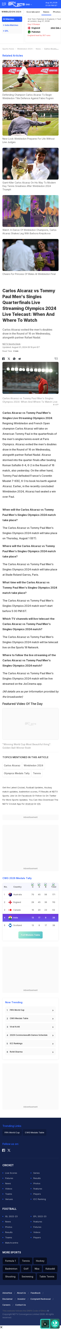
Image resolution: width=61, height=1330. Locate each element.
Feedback (36, 1293)
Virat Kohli (15, 1026)
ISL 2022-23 (11, 1216)
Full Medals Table (30, 935)
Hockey (40, 1260)
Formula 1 (10, 1260)
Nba (37, 1268)
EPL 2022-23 (39, 1216)
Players (37, 1194)
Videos (8, 1188)
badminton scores (28, 791)
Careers (6, 1305)
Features (37, 1188)
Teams (8, 1194)
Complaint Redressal (40, 1299)
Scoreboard (33, 11)
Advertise (7, 1293)
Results (37, 1178)
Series (36, 1173)
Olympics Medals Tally (17, 773)
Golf (26, 1268)
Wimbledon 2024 (11, 11)
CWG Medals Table (19, 1018)
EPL (6, 31)
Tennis (37, 773)
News (46, 11)
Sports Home (8, 49)
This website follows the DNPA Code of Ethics (24, 1311)
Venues (9, 1199)
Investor (22, 1299)
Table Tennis (46, 1276)
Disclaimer (7, 1299)
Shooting (10, 1276)
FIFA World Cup (17, 1010)
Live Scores (11, 1173)
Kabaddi (50, 1268)
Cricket (21, 787)
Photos (36, 1183)
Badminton (11, 1268)
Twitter (52, 795)
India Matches (11, 25)
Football (30, 787)
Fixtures (9, 1178)
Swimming (27, 1276)
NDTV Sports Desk (11, 344)
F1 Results (44, 791)
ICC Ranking (39, 1199)
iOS (39, 804)
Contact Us (20, 1305)
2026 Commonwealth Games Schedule (28, 1035)
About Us (21, 1293)
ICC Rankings (16, 1043)
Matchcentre (11, 1242)
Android (29, 804)
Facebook (27, 795)
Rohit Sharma (16, 1052)
